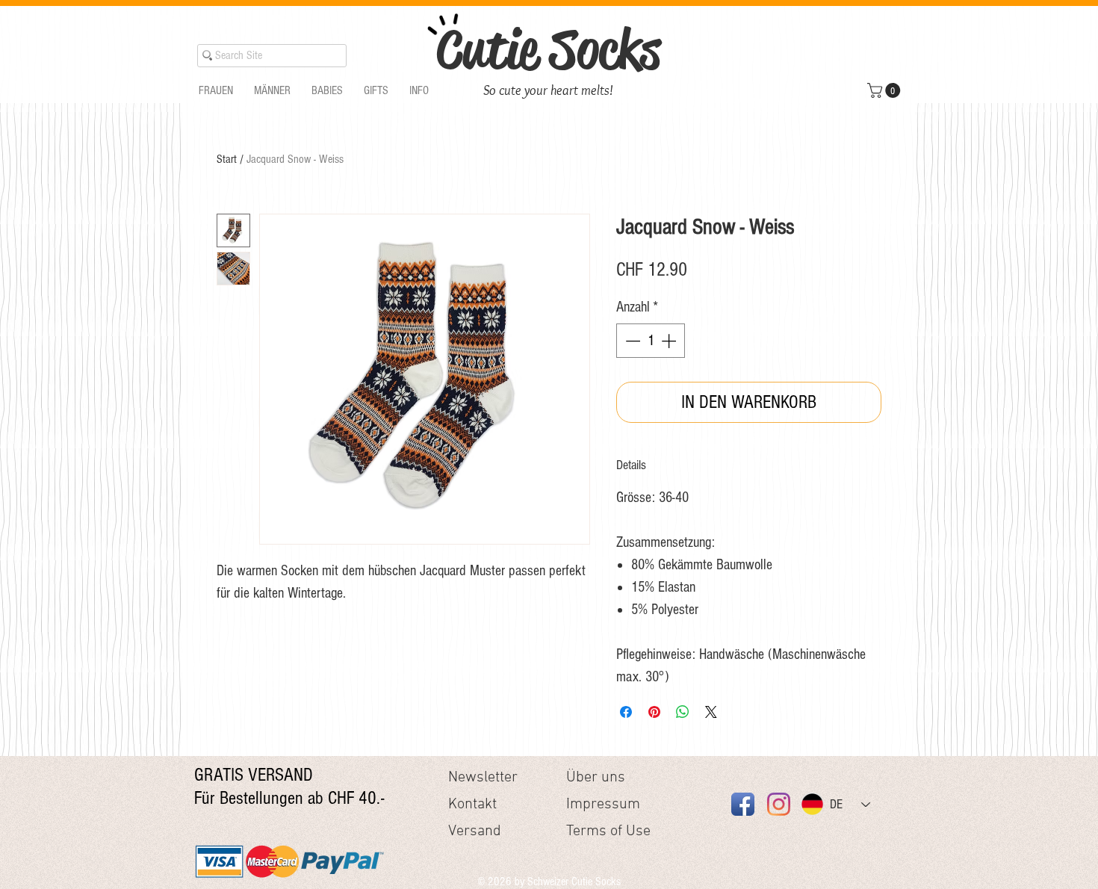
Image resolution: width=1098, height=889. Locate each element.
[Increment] (670, 340)
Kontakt (472, 805)
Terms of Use (608, 831)
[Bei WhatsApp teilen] (683, 712)
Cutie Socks (548, 49)
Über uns (595, 778)
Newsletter (483, 778)
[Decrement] (631, 340)
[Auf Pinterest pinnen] (654, 712)
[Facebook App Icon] (742, 804)
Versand (474, 831)
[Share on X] (711, 712)
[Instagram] (778, 804)
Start (227, 159)
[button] (216, 91)
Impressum (603, 805)
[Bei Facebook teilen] (626, 712)
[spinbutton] (650, 340)
